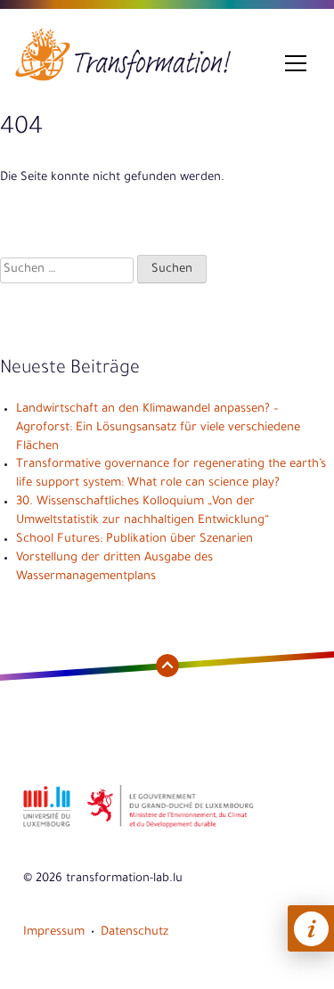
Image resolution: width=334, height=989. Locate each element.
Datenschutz (134, 932)
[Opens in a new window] (46, 826)
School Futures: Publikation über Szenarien (134, 539)
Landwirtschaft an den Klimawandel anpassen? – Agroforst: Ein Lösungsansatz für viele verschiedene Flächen (158, 428)
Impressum (54, 932)
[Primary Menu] (295, 64)
